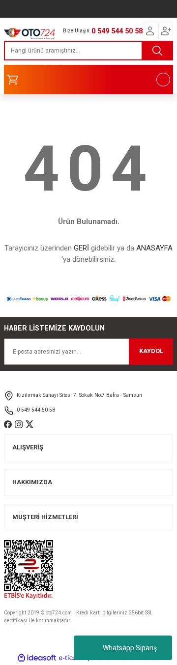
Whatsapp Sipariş (130, 648)
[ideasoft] (37, 658)
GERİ (81, 248)
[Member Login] (150, 31)
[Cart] (88, 79)
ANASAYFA (154, 248)
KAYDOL (151, 351)
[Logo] (29, 33)
